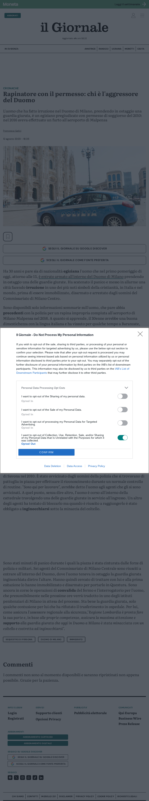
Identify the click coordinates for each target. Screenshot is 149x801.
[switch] (123, 396)
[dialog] (74, 400)
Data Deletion (52, 466)
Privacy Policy (96, 466)
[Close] (141, 335)
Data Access (74, 466)
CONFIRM (46, 452)
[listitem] (74, 388)
